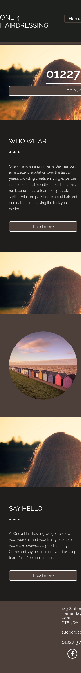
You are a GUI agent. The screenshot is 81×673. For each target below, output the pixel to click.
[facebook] (72, 654)
